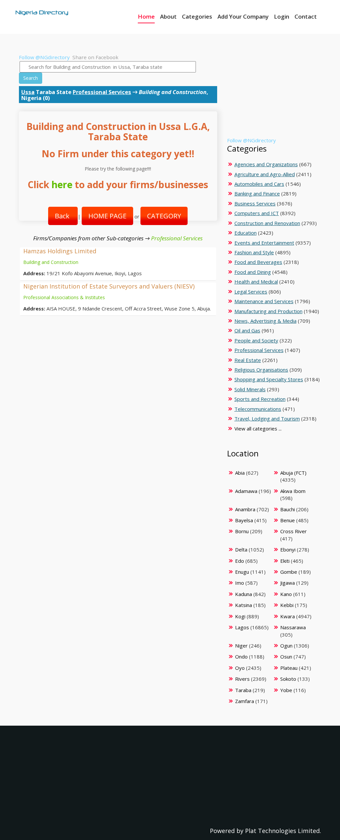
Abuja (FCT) (293, 472)
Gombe (288, 571)
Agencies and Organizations (266, 164)
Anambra (245, 509)
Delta (241, 549)
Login (281, 16)
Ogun (286, 645)
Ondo (241, 656)
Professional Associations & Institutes (64, 297)
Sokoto (288, 678)
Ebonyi (288, 549)
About (168, 16)
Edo (239, 560)
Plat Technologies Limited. (283, 831)
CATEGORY (164, 215)
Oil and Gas (247, 330)
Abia (240, 472)
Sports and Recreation (260, 399)
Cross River (293, 531)
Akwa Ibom (292, 491)
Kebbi (287, 605)
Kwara (287, 616)
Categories (197, 16)
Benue (287, 520)
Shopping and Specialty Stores (268, 379)
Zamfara (244, 701)
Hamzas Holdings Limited (59, 251)
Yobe (286, 690)
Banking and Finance (257, 193)
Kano (286, 594)
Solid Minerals (250, 389)
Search (30, 78)
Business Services (255, 203)
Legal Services (250, 291)
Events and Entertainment (264, 242)
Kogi (240, 616)
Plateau (289, 667)
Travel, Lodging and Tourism (267, 418)
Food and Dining (252, 272)
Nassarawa (293, 627)
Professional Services (102, 92)
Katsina (243, 605)
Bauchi (287, 509)
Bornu (242, 531)
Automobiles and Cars (259, 183)
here (61, 184)
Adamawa (246, 491)
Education (245, 232)
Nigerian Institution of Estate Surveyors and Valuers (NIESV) (109, 286)
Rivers (242, 678)
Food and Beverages (258, 262)
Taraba (243, 690)
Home (146, 16)
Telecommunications (257, 409)
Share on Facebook (95, 57)
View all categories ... (258, 428)
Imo (239, 582)
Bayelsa (244, 520)
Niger (241, 645)
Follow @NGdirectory (44, 57)
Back (63, 215)
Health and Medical (256, 281)
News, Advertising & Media (265, 320)
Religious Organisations (261, 369)
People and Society (256, 340)
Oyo (240, 667)
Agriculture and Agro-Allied (264, 174)
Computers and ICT (256, 213)
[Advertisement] (273, 95)
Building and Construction (50, 262)
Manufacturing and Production (268, 311)
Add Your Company (243, 16)
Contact (306, 16)
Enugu (242, 571)
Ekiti (285, 560)
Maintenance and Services (264, 301)
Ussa (28, 92)
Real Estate (247, 360)
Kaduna (243, 594)
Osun (286, 656)
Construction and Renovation (267, 223)
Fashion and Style (254, 252)
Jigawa (287, 582)
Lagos (242, 627)
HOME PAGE (107, 215)
